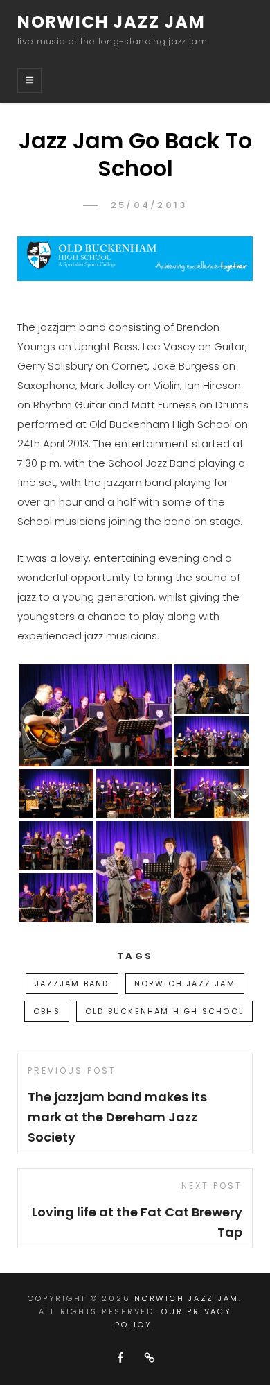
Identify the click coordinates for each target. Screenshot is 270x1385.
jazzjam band (72, 983)
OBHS (46, 1011)
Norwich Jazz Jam (111, 21)
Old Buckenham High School (164, 1011)
